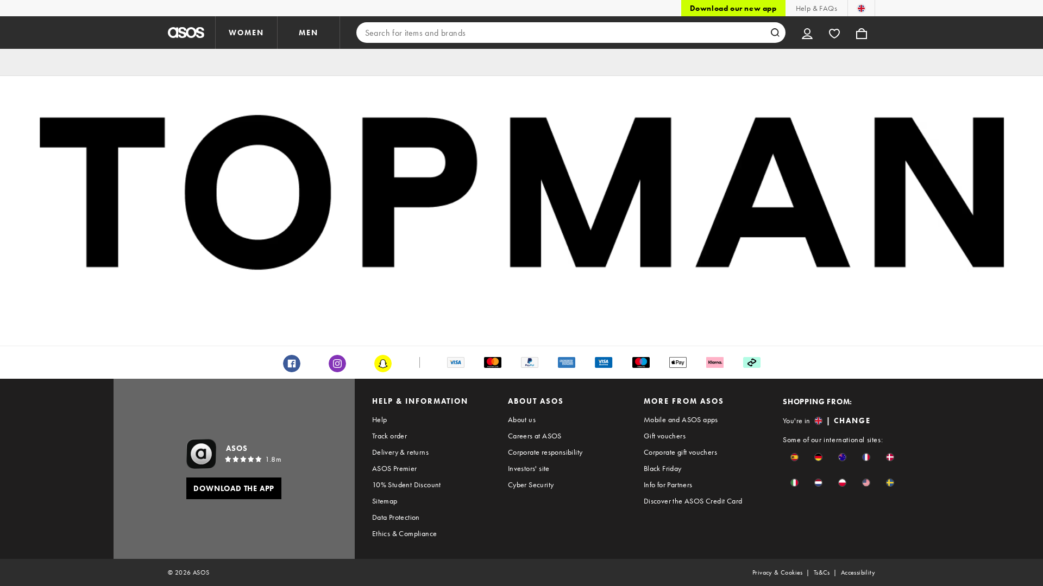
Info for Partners (668, 484)
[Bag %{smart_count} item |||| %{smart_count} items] (861, 32)
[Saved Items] (834, 32)
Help (379, 419)
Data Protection (396, 517)
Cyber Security (531, 484)
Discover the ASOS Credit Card (693, 501)
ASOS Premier (394, 468)
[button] (794, 457)
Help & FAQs (816, 8)
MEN (308, 32)
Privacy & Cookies (777, 572)
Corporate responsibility (545, 452)
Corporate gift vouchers (680, 452)
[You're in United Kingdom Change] (861, 8)
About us (522, 419)
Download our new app (733, 8)
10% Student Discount (406, 484)
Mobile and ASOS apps (681, 419)
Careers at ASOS (535, 436)
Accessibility (858, 572)
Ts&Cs (822, 572)
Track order (389, 436)
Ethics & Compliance (404, 533)
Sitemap (385, 501)
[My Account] (807, 32)
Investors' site (529, 468)
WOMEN (246, 32)
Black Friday (663, 468)
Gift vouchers (665, 436)
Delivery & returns (400, 452)
